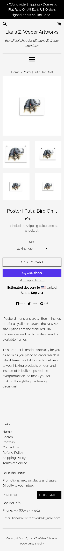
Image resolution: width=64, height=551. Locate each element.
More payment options (32, 280)
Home (7, 431)
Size (31, 241)
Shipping (32, 226)
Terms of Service (15, 463)
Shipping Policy (14, 458)
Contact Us (11, 447)
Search (8, 437)
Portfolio (9, 442)
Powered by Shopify (32, 543)
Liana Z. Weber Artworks (32, 32)
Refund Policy (13, 452)
